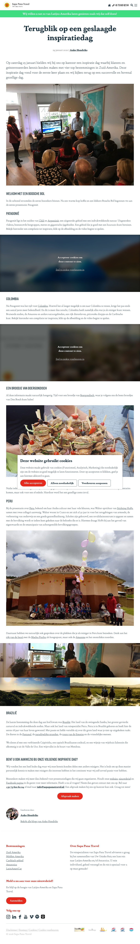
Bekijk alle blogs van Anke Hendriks (39, 821)
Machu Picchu (38, 637)
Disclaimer (12, 929)
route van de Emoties (73, 734)
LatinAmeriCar (14, 868)
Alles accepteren (33, 483)
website (114, 778)
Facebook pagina (14, 782)
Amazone (80, 637)
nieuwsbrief (125, 778)
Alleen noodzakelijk (62, 483)
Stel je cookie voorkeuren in (70, 269)
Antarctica (11, 864)
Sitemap (23, 929)
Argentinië (53, 220)
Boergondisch (87, 395)
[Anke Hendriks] (12, 814)
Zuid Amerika (13, 852)
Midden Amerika (15, 856)
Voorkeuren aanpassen (94, 483)
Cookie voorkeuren (49, 929)
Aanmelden (16, 900)
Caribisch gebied (14, 860)
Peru (31, 508)
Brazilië (66, 722)
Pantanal (26, 734)
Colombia (43, 305)
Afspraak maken (70, 796)
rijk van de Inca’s (14, 637)
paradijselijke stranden (46, 734)
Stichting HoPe (125, 508)
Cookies (33, 929)
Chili (41, 220)
